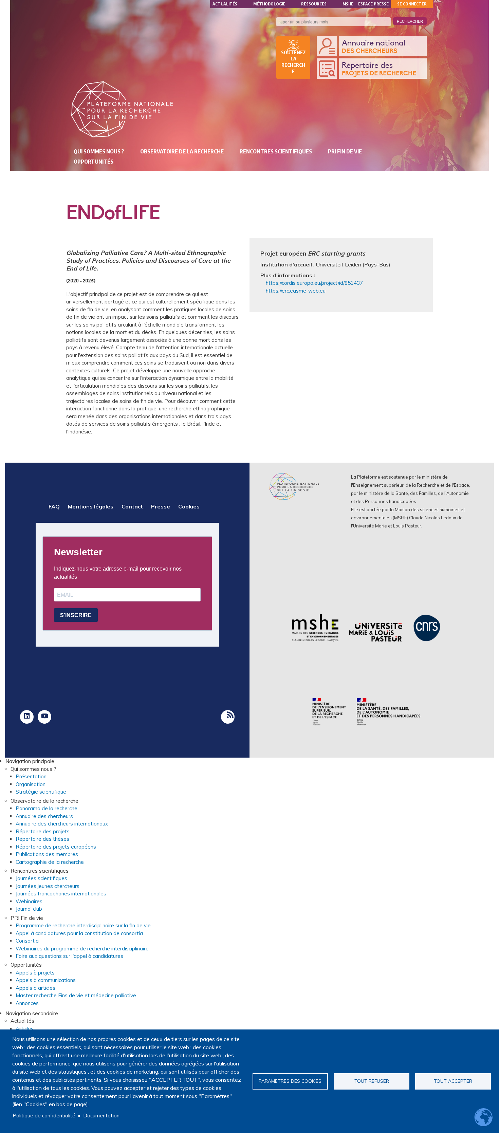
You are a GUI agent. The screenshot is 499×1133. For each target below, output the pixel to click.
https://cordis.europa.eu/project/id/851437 (314, 283)
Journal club (29, 909)
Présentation (31, 776)
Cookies (189, 506)
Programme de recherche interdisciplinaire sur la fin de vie (83, 925)
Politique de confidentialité (44, 1115)
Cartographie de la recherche (50, 862)
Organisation (30, 784)
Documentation (101, 1115)
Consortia (27, 940)
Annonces (27, 1003)
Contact (132, 506)
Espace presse (373, 3)
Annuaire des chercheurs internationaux (62, 823)
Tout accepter (453, 1081)
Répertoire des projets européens (56, 846)
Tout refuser (371, 1081)
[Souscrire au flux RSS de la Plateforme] (228, 717)
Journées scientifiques (41, 878)
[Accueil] (122, 109)
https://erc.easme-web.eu (296, 290)
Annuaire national (373, 46)
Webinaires (29, 901)
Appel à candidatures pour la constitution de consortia (79, 933)
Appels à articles (35, 988)
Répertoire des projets (43, 831)
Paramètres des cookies (290, 1081)
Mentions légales (90, 506)
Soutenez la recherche (293, 62)
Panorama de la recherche (46, 808)
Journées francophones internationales (61, 893)
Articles (25, 1028)
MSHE (348, 3)
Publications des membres (47, 854)
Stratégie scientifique (41, 791)
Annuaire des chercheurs (44, 816)
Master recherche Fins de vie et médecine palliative (76, 995)
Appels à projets (35, 972)
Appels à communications (46, 980)
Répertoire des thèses (42, 839)
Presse (160, 506)
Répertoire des (379, 69)
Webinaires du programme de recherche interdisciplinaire (82, 948)
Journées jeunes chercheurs (47, 886)
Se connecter (412, 3)
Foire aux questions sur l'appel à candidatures (69, 956)
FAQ (54, 506)
